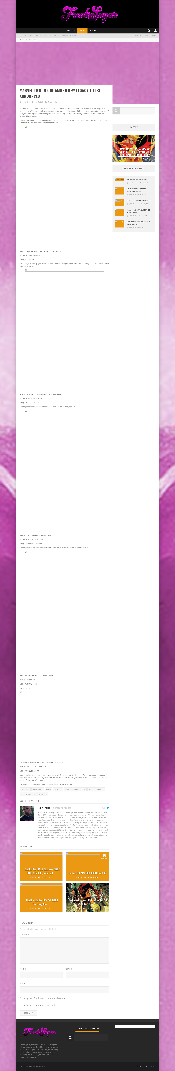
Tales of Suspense (28, 794)
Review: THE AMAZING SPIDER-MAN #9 (87, 873)
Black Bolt (25, 789)
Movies (93, 30)
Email (69, 968)
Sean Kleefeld (133, 183)
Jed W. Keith (26, 102)
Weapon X (43, 794)
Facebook (138, 36)
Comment (25, 934)
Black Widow (38, 789)
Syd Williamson (134, 204)
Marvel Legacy (79, 789)
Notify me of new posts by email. (39, 1005)
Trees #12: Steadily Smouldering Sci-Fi (139, 200)
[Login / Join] (156, 30)
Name (23, 968)
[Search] (149, 30)
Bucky (48, 789)
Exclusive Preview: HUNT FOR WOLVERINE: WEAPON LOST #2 (88, 902)
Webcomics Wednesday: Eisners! (137, 179)
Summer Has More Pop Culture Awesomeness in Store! (136, 189)
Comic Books (52, 102)
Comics (82, 30)
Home (22, 40)
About (154, 36)
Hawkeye (58, 789)
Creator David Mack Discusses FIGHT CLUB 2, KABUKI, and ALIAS (42, 871)
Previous (114, 148)
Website (24, 983)
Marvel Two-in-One (96, 789)
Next (153, 148)
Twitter (146, 36)
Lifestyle (70, 30)
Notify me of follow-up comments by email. (44, 998)
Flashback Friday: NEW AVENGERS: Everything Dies (42, 902)
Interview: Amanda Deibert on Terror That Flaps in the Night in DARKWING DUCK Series (134, 152)
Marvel (67, 789)
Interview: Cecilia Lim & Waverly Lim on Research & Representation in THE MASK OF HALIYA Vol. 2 (67, 36)
